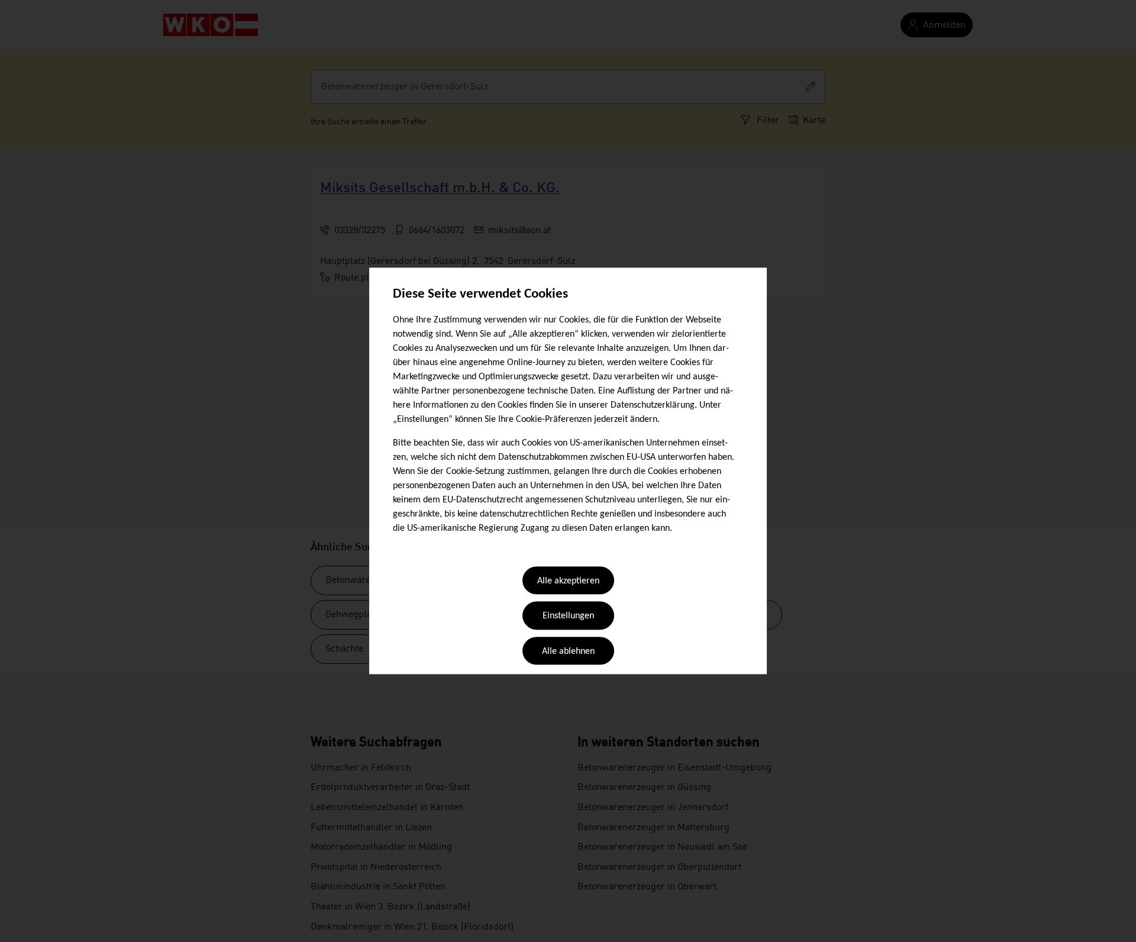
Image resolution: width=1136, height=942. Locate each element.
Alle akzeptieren (568, 581)
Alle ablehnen (568, 651)
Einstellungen (568, 616)
